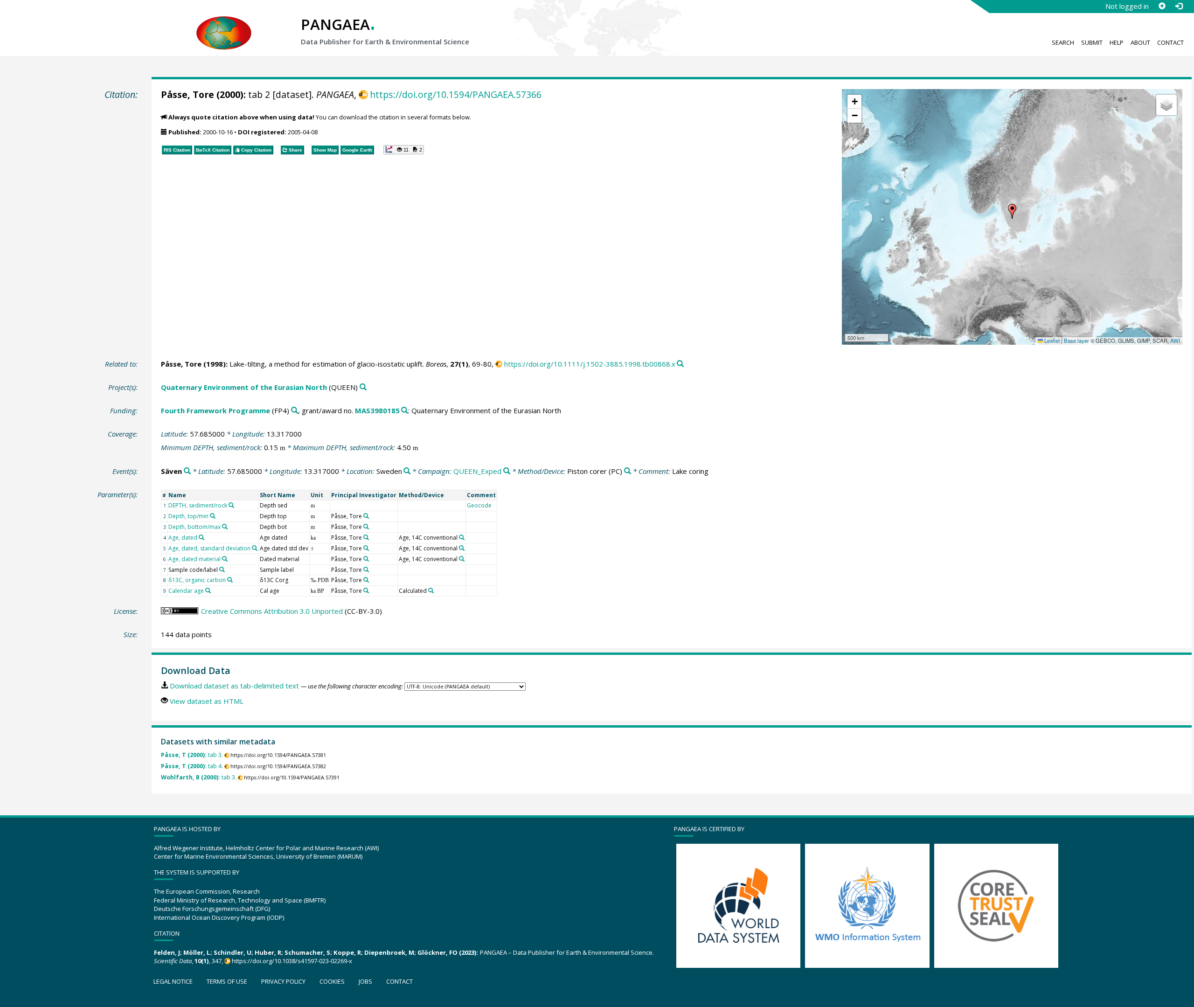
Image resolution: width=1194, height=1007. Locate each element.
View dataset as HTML (206, 701)
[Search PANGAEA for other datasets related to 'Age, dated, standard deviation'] (254, 548)
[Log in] (1178, 6)
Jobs (365, 981)
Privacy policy (283, 981)
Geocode (479, 505)
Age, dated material (194, 559)
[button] (1012, 211)
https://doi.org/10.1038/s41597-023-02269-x (292, 961)
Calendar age (186, 591)
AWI (1175, 340)
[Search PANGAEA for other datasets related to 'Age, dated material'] (225, 559)
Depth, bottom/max (194, 527)
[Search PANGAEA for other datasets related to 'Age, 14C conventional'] (462, 537)
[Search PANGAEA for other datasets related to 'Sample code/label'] (222, 569)
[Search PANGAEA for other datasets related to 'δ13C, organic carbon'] (230, 580)
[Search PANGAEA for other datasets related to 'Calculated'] (431, 590)
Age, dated (182, 538)
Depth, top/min (188, 516)
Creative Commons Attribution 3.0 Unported (272, 611)
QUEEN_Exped (477, 471)
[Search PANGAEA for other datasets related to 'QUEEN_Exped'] (506, 471)
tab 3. (192, 755)
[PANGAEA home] (223, 23)
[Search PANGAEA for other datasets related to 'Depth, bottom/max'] (225, 526)
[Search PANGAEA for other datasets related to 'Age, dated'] (201, 537)
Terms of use (227, 981)
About (1140, 42)
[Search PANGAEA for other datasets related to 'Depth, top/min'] (212, 516)
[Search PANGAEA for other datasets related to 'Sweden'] (406, 471)
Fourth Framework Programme (215, 410)
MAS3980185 (377, 410)
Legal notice (173, 981)
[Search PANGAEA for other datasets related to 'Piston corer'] (627, 471)
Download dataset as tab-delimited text (234, 685)
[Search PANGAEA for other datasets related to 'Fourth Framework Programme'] (294, 410)
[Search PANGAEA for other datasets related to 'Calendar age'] (208, 590)
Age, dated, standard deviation (209, 548)
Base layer (1076, 340)
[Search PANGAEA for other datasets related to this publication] (680, 364)
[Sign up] (1161, 6)
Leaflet (1051, 340)
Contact (1170, 42)
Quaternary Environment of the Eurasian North (244, 387)
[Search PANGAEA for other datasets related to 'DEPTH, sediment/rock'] (231, 505)
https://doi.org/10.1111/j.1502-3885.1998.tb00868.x (589, 363)
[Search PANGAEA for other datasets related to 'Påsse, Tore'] (366, 516)
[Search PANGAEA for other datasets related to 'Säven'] (187, 471)
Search (1063, 42)
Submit (1092, 42)
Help (1117, 42)
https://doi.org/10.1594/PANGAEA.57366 (455, 94)
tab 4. (192, 766)
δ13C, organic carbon (197, 580)
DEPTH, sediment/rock (197, 505)
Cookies (332, 981)
